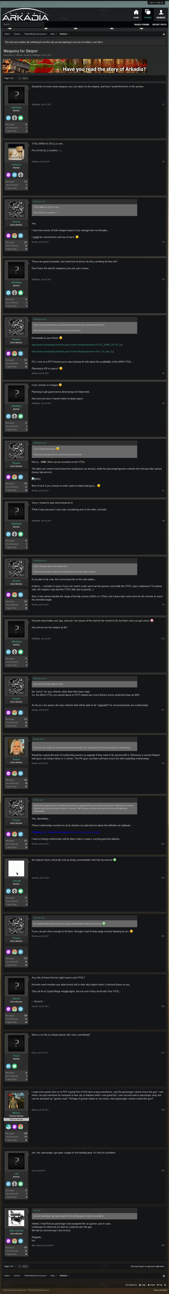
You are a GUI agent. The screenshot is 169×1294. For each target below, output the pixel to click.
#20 (163, 1245)
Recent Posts (159, 24)
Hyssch (16, 998)
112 (25, 181)
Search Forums (141, 24)
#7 (163, 491)
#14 (163, 878)
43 (26, 1140)
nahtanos (16, 164)
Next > (25, 78)
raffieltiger (36, 55)
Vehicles (19, 55)
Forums (147, 18)
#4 (163, 279)
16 (26, 1073)
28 (26, 249)
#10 (163, 639)
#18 (163, 1110)
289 (25, 1133)
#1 (163, 104)
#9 (163, 604)
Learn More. (97, 42)
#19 (163, 1171)
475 (25, 1247)
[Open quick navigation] (164, 34)
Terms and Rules (160, 1290)
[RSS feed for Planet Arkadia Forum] (165, 1285)
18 (26, 188)
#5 (163, 373)
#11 (163, 710)
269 (25, 1015)
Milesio (16, 1113)
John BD (16, 881)
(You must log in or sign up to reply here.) (148, 1266)
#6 (163, 403)
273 (25, 242)
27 (26, 898)
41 (26, 124)
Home (136, 18)
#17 (163, 1053)
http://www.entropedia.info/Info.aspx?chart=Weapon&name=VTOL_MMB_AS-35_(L (76, 344)
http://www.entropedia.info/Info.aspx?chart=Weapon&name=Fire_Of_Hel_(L (72, 351)
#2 (163, 161)
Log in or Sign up (156, 2)
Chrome (16, 221)
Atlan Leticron (16, 1230)
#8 (163, 521)
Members (161, 18)
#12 (163, 763)
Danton (16, 759)
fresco (16, 1055)
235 (25, 780)
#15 (163, 936)
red (16, 1173)
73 (26, 1190)
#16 (163, 1006)
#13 (163, 844)
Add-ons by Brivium (26, 1290)
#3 (163, 242)
